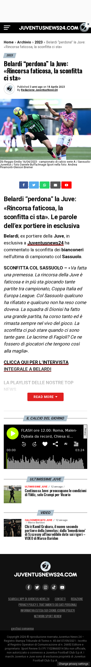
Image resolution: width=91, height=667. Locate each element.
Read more (44, 397)
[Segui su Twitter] (37, 587)
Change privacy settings (73, 663)
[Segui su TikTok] (54, 587)
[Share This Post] (45, 185)
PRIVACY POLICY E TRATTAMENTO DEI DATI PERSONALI (48, 605)
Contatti (60, 599)
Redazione (77, 599)
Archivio (24, 42)
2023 (39, 42)
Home (9, 42)
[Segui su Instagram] (45, 587)
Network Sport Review (47, 616)
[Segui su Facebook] (28, 587)
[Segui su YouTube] (62, 587)
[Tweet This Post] (34, 185)
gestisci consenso (22, 628)
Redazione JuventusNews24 (39, 90)
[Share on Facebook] (24, 185)
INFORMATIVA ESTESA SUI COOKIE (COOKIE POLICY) (48, 610)
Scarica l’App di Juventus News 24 (28, 599)
